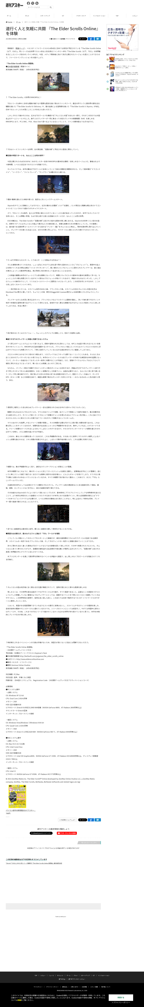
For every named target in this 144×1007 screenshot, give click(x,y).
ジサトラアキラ (70, 39)
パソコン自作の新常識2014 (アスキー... (21, 810)
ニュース (51, 975)
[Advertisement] (99, 6)
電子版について (105, 987)
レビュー (117, 16)
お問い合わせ (74, 987)
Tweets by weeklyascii (60, 916)
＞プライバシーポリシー (121, 1003)
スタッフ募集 (94, 987)
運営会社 (64, 987)
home (10, 22)
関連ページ (20, 48)
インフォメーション (81, 16)
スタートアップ (27, 16)
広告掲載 (84, 987)
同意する (121, 998)
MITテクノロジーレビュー (78, 979)
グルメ (9, 16)
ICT (45, 16)
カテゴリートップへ (90, 843)
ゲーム (18, 22)
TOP (99, 16)
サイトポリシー (38, 987)
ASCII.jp (63, 979)
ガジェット (60, 975)
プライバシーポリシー (52, 987)
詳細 (19, 1000)
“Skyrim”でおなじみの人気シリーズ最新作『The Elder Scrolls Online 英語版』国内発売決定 (34, 863)
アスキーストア (63, 16)
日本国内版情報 (13, 66)
